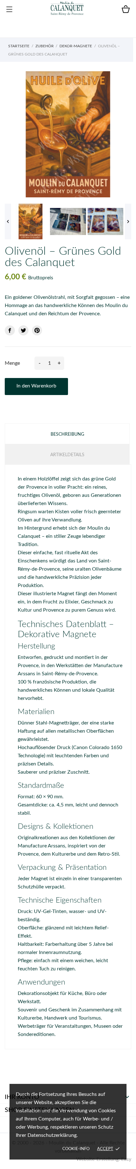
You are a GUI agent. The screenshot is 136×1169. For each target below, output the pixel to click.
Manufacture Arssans (41, 845)
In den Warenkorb (36, 385)
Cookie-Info (76, 1149)
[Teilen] (10, 330)
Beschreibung (67, 434)
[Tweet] (23, 330)
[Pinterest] (37, 330)
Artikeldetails (67, 455)
